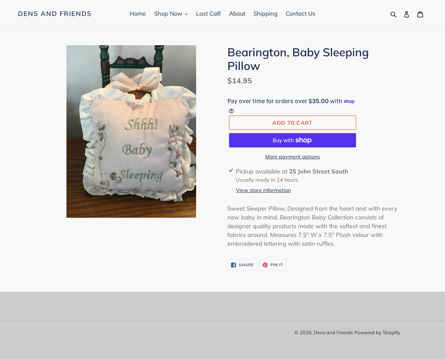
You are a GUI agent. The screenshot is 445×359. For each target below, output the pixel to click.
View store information (263, 190)
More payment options (292, 156)
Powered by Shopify (377, 332)
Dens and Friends (55, 14)
